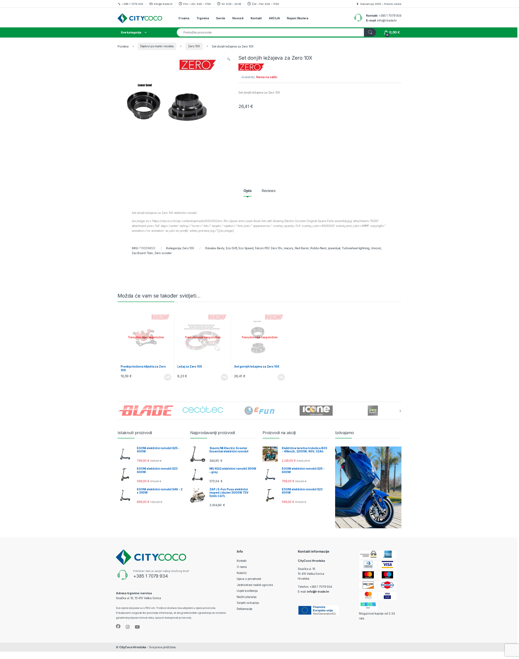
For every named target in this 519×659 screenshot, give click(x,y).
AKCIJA (274, 18)
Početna (123, 46)
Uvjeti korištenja (247, 590)
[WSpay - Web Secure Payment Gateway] (368, 555)
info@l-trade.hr (163, 3)
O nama (183, 18)
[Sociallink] (118, 626)
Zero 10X (194, 46)
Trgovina (202, 18)
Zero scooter (163, 253)
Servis (220, 18)
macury (288, 248)
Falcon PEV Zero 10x (268, 248)
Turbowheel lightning (355, 248)
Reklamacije (244, 608)
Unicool (376, 248)
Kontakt (256, 18)
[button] (228, 59)
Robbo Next (318, 248)
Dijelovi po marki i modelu (157, 46)
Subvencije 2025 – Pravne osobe (380, 3)
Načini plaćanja (246, 597)
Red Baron (302, 248)
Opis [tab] (247, 191)
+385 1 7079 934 (132, 3)
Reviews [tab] (269, 191)
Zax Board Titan (142, 253)
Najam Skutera (297, 18)
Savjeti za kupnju (248, 602)
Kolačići (242, 573)
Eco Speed (246, 248)
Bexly (220, 248)
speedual (334, 248)
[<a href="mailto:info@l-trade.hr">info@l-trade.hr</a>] (151, 4)
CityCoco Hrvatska (132, 647)
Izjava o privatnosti (249, 578)
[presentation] (400, 411)
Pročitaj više (166, 377)
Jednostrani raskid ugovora (255, 585)
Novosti (237, 18)
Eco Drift (231, 248)
